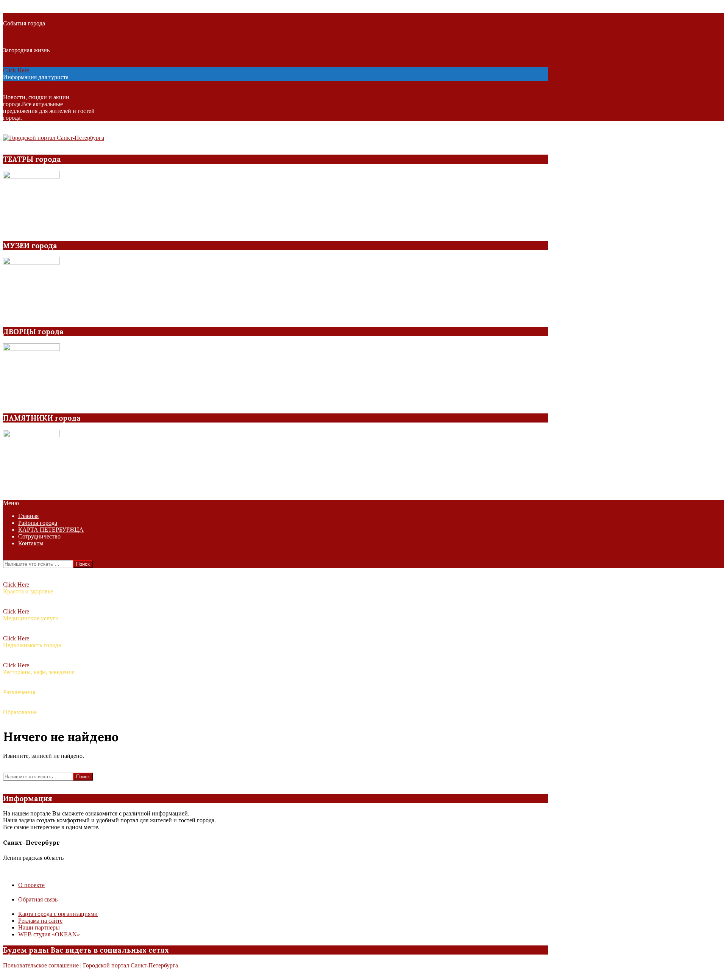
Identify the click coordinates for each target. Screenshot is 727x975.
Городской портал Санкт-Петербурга (130, 965)
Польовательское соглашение (41, 965)
